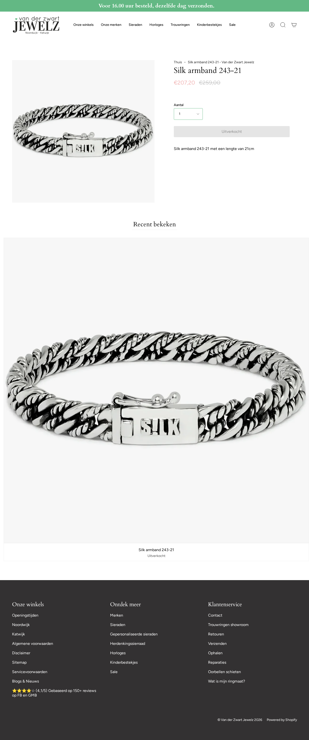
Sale (114, 671)
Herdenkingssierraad (127, 643)
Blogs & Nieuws (25, 681)
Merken (116, 615)
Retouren (216, 634)
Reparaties (217, 662)
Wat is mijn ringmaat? (226, 681)
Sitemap (19, 662)
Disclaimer (21, 653)
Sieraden (117, 624)
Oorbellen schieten (224, 671)
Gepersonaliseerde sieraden (134, 634)
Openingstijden (25, 615)
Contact (215, 615)
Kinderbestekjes (124, 662)
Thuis (178, 62)
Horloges (118, 653)
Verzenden (217, 643)
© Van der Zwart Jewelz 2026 (240, 720)
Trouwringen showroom (228, 624)
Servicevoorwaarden (29, 671)
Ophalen (215, 653)
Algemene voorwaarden (32, 643)
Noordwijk (21, 624)
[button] (83, 25)
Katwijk (18, 634)
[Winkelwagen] (294, 25)
